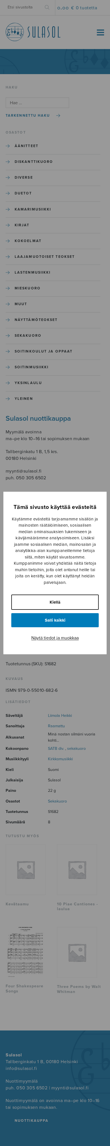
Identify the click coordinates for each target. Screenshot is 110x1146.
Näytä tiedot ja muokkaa (55, 638)
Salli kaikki (55, 620)
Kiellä (55, 602)
